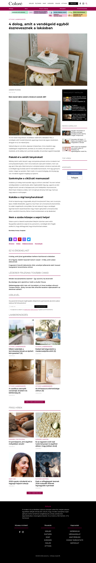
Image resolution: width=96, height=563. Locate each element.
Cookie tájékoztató (74, 540)
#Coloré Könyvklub (82, 8)
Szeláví (31, 3)
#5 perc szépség (43, 8)
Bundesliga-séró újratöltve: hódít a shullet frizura (27, 282)
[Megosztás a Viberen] (24, 239)
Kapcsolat (74, 543)
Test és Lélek (20, 439)
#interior (11, 244)
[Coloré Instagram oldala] (83, 3)
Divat (44, 3)
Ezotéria (46, 479)
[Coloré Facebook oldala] (80, 3)
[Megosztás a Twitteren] (29, 239)
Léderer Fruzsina (15, 90)
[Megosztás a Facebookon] (10, 239)
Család (57, 3)
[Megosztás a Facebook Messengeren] (15, 239)
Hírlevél (73, 3)
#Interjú (11, 8)
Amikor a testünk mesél (57, 15)
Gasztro (45, 439)
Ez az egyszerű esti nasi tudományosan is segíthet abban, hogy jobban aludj (46, 444)
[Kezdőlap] (15, 3)
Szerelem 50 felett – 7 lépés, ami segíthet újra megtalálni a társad (79, 141)
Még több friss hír (34, 493)
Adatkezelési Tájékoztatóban (31, 309)
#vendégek (38, 244)
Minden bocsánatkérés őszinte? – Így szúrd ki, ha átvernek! (31, 279)
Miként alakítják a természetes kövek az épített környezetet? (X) (21, 351)
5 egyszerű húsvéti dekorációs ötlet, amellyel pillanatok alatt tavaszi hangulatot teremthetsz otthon (34, 266)
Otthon (64, 3)
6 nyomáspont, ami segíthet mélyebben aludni (20, 443)
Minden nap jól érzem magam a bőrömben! (38, 12)
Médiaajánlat (75, 534)
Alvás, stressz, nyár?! (57, 12)
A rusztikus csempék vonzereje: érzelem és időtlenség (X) (18, 391)
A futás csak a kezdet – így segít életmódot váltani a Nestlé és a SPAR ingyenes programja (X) (79, 117)
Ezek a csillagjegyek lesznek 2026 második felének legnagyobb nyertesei (47, 483)
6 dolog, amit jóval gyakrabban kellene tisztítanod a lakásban (32, 256)
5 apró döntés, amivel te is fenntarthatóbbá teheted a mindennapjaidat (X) (79, 99)
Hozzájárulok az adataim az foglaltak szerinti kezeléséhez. (31, 309)
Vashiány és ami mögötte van (77, 15)
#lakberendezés (27, 244)
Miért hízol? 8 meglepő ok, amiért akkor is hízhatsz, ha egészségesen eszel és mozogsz (78, 150)
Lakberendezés (20, 19)
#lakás (18, 244)
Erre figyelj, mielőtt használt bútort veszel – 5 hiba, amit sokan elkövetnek (32, 261)
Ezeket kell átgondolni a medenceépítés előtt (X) (45, 350)
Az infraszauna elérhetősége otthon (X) (47, 390)
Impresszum (75, 531)
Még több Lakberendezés (34, 402)
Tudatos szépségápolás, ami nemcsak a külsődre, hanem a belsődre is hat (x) (78, 109)
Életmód (38, 3)
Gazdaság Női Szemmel (18, 12)
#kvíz (26, 8)
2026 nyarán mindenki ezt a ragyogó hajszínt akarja (20, 482)
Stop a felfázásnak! (77, 12)
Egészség (51, 3)
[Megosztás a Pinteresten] (19, 239)
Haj (14, 479)
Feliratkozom (41, 306)
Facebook (75, 173)
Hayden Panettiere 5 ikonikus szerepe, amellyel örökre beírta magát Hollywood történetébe (78, 134)
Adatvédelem (74, 537)
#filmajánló (63, 8)
